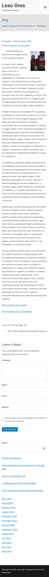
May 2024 (6, 547)
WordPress (6, 573)
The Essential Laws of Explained (17, 311)
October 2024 (8, 525)
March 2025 (7, 503)
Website (5, 407)
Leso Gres (13, 5)
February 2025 (8, 507)
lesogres (7, 41)
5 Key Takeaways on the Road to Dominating (22, 490)
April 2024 (7, 551)
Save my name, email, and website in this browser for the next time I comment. (26, 419)
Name (5, 385)
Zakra (38, 570)
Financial (13, 45)
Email (5, 396)
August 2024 (8, 534)
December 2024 (9, 516)
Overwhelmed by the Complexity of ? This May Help (23, 467)
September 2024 (9, 529)
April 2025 (7, 499)
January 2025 (8, 512)
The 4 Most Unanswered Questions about (26, 331)
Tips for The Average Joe (15, 325)
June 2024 (7, 542)
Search (5, 443)
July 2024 (6, 538)
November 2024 (9, 521)
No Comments (23, 45)
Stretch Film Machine (11, 458)
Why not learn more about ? (14, 305)
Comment (6, 360)
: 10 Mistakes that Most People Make (19, 483)
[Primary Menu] (45, 7)
